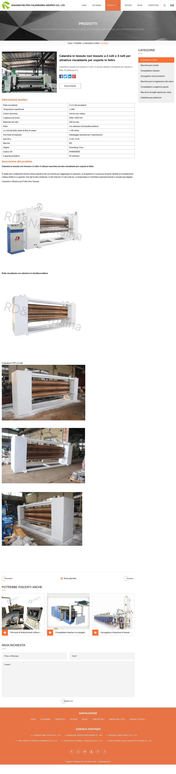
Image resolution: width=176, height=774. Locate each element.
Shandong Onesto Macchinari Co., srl (84, 735)
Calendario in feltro (91, 43)
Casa (84, 5)
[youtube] (91, 752)
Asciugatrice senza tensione (153, 76)
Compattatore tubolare (150, 71)
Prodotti (111, 5)
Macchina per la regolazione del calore (157, 81)
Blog (140, 5)
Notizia (128, 5)
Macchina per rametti (149, 65)
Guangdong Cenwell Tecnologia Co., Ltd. (82, 741)
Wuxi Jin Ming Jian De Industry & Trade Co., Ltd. (130, 741)
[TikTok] (104, 752)
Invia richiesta (70, 86)
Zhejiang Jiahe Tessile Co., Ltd (122, 735)
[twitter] (85, 752)
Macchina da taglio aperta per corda (156, 92)
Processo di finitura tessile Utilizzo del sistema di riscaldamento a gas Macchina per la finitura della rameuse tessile (25, 633)
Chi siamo (96, 5)
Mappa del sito (117, 719)
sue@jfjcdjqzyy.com (104, 761)
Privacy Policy (138, 719)
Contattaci (153, 5)
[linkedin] (78, 752)
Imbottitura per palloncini (151, 98)
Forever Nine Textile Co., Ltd (47, 735)
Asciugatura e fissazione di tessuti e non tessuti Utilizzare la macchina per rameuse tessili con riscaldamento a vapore (116, 633)
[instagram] (98, 752)
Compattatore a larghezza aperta (154, 87)
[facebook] (71, 752)
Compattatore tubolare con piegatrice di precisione (71, 633)
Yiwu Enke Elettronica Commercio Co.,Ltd (37, 741)
